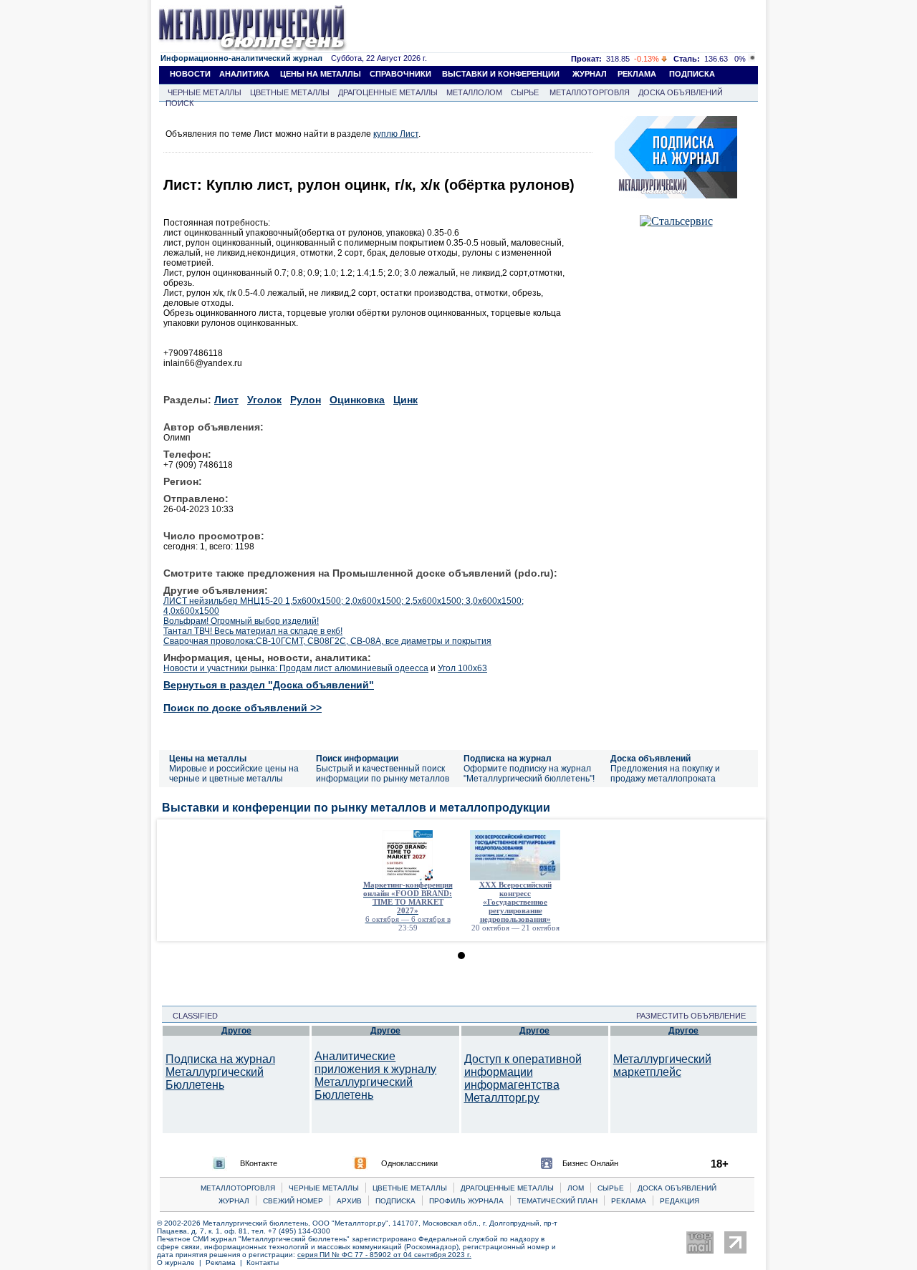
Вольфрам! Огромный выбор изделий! (241, 621)
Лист (226, 399)
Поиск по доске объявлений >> (242, 707)
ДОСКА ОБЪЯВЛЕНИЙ (680, 92)
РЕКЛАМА (637, 73)
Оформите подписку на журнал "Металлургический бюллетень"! (529, 774)
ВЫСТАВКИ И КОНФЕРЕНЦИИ (501, 73)
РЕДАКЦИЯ (679, 1201)
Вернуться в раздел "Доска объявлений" (268, 685)
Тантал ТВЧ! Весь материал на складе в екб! (252, 631)
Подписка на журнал (508, 759)
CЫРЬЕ (610, 1188)
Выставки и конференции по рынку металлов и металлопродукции (356, 808)
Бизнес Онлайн (590, 1163)
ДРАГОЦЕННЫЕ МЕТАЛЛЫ (388, 92)
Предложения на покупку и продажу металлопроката (665, 774)
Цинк (405, 399)
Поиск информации (357, 759)
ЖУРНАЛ (589, 73)
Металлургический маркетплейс (662, 1065)
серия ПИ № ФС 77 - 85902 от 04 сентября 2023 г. (384, 1255)
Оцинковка (357, 399)
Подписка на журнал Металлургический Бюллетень (220, 1072)
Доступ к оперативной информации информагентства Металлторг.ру (523, 1078)
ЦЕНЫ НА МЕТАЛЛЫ (320, 73)
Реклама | (226, 1262)
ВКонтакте (258, 1163)
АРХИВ (349, 1201)
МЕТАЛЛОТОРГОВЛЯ (589, 92)
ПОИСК (179, 103)
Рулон (305, 399)
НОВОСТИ (190, 73)
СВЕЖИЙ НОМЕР (293, 1201)
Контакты (262, 1262)
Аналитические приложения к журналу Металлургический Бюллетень (375, 1075)
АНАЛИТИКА (244, 73)
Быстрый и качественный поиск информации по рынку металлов (382, 774)
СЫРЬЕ (525, 92)
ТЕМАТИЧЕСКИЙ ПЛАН (557, 1201)
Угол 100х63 (462, 668)
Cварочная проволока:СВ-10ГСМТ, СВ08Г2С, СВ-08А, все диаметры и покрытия (327, 641)
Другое (236, 1031)
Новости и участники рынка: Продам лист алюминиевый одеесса (295, 668)
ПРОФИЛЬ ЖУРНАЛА (466, 1201)
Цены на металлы (207, 759)
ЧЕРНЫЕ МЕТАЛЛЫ (204, 92)
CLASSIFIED (191, 1015)
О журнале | (181, 1262)
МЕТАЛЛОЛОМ (474, 92)
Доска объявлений (650, 759)
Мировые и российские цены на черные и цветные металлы (234, 774)
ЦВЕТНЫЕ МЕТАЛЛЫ (290, 92)
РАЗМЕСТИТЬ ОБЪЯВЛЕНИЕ (695, 1015)
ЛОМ (575, 1188)
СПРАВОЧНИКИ (400, 73)
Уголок (264, 399)
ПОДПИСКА (692, 73)
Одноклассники (409, 1163)
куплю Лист (395, 134)
